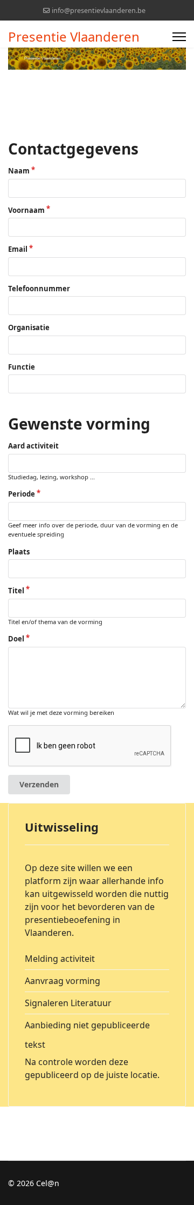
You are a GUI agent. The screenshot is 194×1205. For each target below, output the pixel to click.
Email (17, 249)
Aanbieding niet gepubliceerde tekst (87, 1034)
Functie (21, 367)
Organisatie (29, 327)
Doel (16, 639)
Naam (19, 171)
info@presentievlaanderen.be (99, 10)
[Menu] (179, 37)
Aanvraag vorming (62, 981)
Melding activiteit (60, 959)
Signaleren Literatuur (68, 1003)
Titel (16, 590)
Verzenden (39, 784)
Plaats (19, 552)
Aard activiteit (33, 446)
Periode (21, 494)
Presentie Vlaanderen (74, 36)
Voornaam (26, 210)
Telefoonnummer (39, 288)
